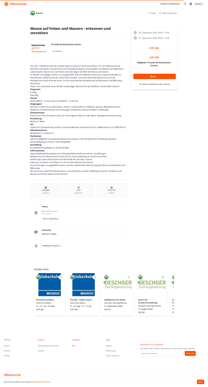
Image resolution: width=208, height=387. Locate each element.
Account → (199, 4)
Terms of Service (112, 356)
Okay (200, 382)
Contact (41, 351)
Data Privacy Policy (42, 382)
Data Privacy (111, 351)
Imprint (109, 346)
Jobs (73, 346)
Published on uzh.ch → (51, 246)
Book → (154, 76)
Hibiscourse (12, 375)
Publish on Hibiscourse (170, 4)
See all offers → (58, 51)
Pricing (6, 356)
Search (6, 346)
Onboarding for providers (48, 346)
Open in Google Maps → (51, 219)
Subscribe (190, 353)
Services (7, 351)
